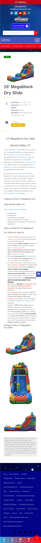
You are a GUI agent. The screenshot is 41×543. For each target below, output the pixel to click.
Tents (5, 491)
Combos (24, 474)
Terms (5, 517)
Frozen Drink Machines (10, 487)
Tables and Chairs (14, 491)
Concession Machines (26, 487)
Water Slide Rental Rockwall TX (12, 526)
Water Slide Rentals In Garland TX (13, 521)
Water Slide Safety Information (25, 496)
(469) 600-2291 (20, 7)
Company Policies (8, 500)
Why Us (14, 513)
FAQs (21, 513)
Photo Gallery (6, 46)
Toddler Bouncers (20, 478)
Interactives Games (9, 483)
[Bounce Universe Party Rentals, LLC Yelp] (31, 532)
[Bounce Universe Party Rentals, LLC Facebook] (15, 532)
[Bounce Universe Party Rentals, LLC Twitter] (20, 532)
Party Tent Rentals (8, 496)
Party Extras (25, 491)
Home (5, 474)
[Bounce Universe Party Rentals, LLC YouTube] (25, 532)
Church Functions (8, 509)
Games (19, 483)
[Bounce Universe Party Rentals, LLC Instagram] (36, 532)
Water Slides (31, 478)
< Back (7, 57)
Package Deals (18, 46)
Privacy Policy (29, 513)
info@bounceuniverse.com (20, 9)
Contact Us (6, 513)
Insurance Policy (31, 46)
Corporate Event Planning (26, 504)
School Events (20, 509)
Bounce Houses (14, 474)
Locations (20, 500)
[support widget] (37, 538)
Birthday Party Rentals (10, 504)
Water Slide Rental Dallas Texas (19, 517)
